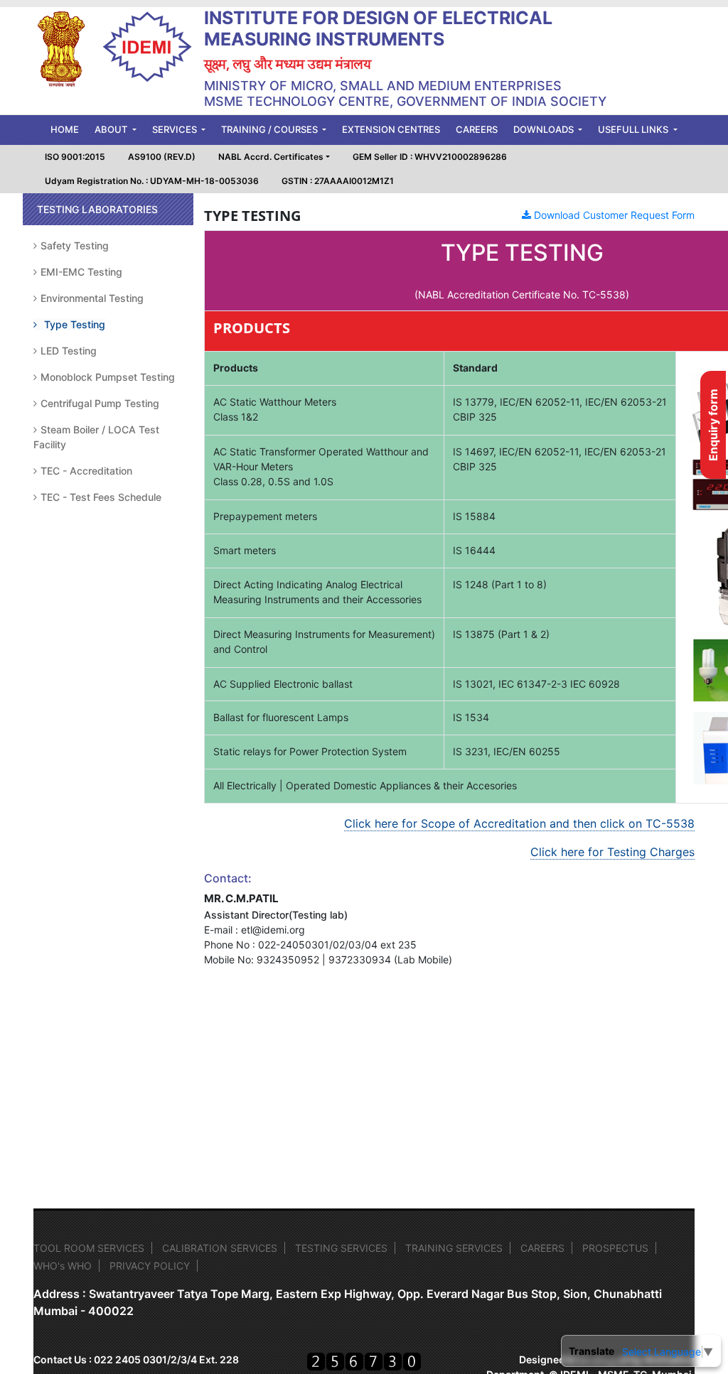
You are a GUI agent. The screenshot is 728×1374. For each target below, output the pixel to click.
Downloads (544, 129)
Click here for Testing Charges (612, 852)
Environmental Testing (92, 298)
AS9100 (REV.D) (162, 156)
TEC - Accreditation (86, 471)
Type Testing (74, 324)
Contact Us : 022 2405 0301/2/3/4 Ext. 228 (136, 1359)
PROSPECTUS (615, 1248)
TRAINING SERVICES (454, 1248)
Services (175, 129)
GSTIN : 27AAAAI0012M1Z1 (338, 180)
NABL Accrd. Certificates (270, 156)
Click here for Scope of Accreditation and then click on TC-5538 (519, 823)
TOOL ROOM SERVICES (88, 1248)
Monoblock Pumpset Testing (108, 377)
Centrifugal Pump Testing (100, 403)
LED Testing (69, 351)
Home (68, 129)
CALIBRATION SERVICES (219, 1248)
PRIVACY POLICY (149, 1266)
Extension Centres (391, 129)
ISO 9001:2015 (75, 156)
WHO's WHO (62, 1266)
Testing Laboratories (97, 209)
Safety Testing (75, 245)
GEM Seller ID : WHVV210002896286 (430, 156)
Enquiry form (713, 425)
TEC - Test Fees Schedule (101, 497)
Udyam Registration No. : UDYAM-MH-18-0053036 (152, 180)
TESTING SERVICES (341, 1248)
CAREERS (542, 1248)
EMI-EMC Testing (81, 272)
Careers (477, 129)
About (112, 129)
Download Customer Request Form (613, 215)
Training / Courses (270, 129)
